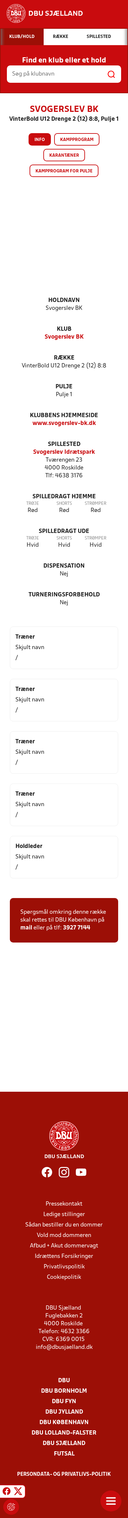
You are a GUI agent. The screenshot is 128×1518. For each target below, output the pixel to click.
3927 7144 (76, 928)
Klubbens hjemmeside (64, 415)
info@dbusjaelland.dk (64, 1347)
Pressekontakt (64, 1204)
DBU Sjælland (64, 1443)
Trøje (32, 504)
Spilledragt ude (64, 531)
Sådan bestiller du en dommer (64, 1225)
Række (64, 358)
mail (26, 928)
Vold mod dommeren (64, 1235)
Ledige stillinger (64, 1214)
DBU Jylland (64, 1412)
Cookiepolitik (64, 1277)
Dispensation (64, 566)
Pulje (64, 387)
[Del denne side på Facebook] (7, 1492)
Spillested (64, 444)
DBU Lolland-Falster (64, 1433)
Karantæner (64, 155)
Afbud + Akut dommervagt (64, 1246)
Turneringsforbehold (64, 595)
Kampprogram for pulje (64, 171)
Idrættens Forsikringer (64, 1256)
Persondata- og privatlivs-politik (64, 1474)
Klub (64, 329)
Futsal (64, 1454)
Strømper (95, 504)
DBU (64, 1381)
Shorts (64, 504)
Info (39, 140)
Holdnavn (64, 300)
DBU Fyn (64, 1401)
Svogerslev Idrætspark (64, 452)
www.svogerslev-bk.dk (64, 423)
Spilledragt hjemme (64, 497)
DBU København (64, 1422)
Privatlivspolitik (64, 1267)
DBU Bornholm (64, 1391)
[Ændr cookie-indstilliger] (11, 1507)
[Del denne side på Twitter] (18, 1492)
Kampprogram (77, 140)
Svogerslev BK (64, 337)
